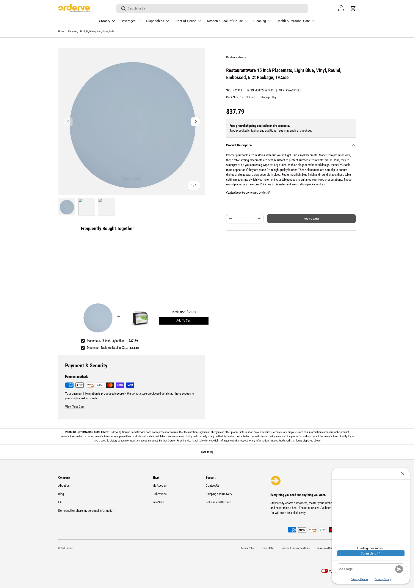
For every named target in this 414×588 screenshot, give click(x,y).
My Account (159, 486)
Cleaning (259, 21)
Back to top (207, 452)
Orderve (69, 548)
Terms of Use (268, 548)
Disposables (155, 21)
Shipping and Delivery (219, 494)
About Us (64, 486)
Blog (61, 494)
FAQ (60, 502)
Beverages (128, 21)
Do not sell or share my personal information (86, 511)
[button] (353, 8)
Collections (159, 494)
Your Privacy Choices (342, 572)
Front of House (185, 21)
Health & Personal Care (293, 21)
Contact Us (213, 486)
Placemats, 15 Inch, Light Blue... (106, 341)
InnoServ (158, 502)
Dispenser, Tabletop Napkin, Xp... (107, 348)
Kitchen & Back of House (225, 21)
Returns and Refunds (219, 502)
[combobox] (212, 8)
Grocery (104, 21)
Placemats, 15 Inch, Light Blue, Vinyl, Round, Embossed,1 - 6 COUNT (92, 31)
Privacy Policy (248, 548)
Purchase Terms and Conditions (295, 548)
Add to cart (311, 218)
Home (61, 31)
